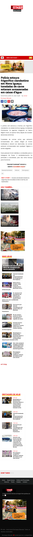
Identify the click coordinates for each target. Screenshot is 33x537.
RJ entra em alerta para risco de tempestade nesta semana (12, 267)
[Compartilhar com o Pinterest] (8, 101)
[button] (2, 57)
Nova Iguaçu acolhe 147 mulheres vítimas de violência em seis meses (18, 354)
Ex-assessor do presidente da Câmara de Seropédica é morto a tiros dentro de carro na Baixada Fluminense (12, 297)
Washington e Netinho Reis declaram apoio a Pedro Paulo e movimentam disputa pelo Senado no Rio (12, 336)
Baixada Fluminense (7, 170)
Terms (12, 482)
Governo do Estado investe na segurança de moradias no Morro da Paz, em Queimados (15, 179)
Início (3, 480)
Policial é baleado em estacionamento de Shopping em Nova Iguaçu (18, 276)
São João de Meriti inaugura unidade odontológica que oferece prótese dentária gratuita (18, 345)
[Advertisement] (16, 38)
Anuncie (6, 482)
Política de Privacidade (23, 480)
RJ (2, 173)
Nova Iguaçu (25, 170)
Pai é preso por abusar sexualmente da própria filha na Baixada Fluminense (12, 308)
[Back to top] (29, 533)
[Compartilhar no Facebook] (2, 101)
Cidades (18, 482)
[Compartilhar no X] (5, 101)
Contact (25, 482)
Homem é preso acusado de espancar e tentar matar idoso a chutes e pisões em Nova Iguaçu (13, 326)
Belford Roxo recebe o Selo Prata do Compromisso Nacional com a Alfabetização (12, 286)
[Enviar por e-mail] (12, 101)
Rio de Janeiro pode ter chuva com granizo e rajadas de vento (18, 317)
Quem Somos (11, 480)
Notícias (17, 170)
